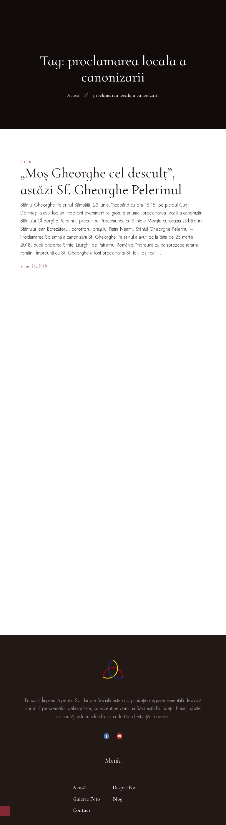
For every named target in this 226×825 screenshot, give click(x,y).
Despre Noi (125, 787)
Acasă (79, 787)
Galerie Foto (86, 799)
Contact (81, 810)
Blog (117, 799)
